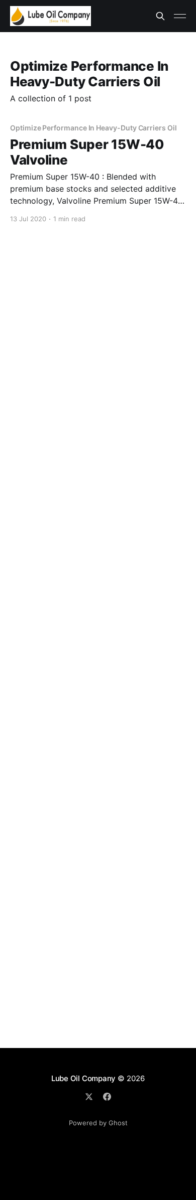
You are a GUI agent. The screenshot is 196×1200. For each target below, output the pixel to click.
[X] (89, 1097)
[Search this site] (160, 16)
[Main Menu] (179, 16)
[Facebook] (107, 1097)
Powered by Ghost (98, 1123)
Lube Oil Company (83, 1078)
